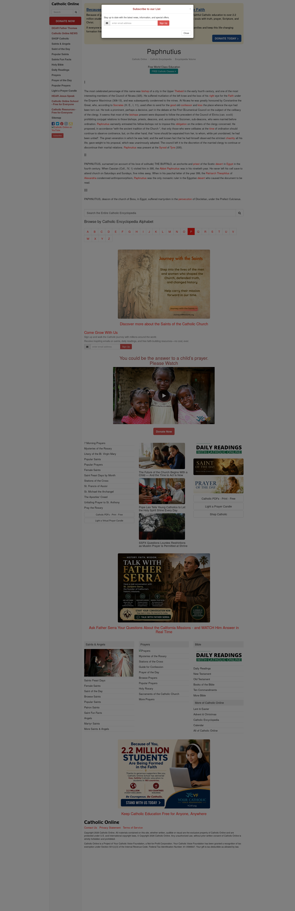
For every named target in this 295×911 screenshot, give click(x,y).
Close (186, 33)
